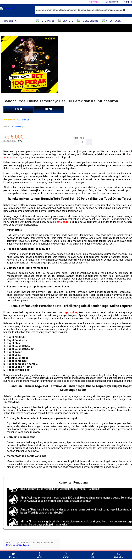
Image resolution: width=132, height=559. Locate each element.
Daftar (66, 557)
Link (92, 557)
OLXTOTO (93, 2)
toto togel (63, 222)
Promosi (13, 557)
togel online (70, 312)
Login (39, 557)
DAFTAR (49, 109)
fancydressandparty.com (17, 545)
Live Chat (118, 557)
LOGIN (18, 109)
